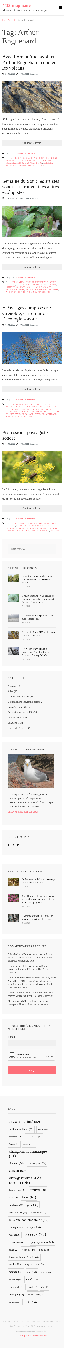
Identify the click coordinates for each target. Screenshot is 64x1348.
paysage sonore (15, 290)
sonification (26, 165)
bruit (53, 282)
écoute (36, 409)
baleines (15, 1136)
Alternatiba (17, 282)
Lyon (29, 287)
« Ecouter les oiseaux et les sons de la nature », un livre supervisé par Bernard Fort (31, 957)
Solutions (12, 722)
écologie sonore (21, 409)
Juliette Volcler (15, 287)
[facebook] (32, 1341)
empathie (32, 160)
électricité (14, 1302)
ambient (14, 1122)
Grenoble (47, 409)
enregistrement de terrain (25, 1180)
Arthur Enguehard (21, 158)
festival (38, 1189)
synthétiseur (15, 1280)
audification (41, 158)
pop (44, 1249)
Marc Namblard (38, 1213)
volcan (39, 165)
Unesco (54, 531)
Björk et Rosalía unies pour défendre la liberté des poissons (28, 969)
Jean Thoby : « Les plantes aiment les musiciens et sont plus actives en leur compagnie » (38, 899)
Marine (11, 1001)
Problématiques (15, 717)
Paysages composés (46, 414)
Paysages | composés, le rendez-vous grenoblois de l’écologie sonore (37, 579)
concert (17, 1171)
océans (14, 1235)
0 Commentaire (29, 74)
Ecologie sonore (26, 153)
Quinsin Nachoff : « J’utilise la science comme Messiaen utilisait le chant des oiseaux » (31, 984)
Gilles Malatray (38, 285)
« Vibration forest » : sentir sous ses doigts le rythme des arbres (37, 917)
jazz (32, 1205)
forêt (29, 1197)
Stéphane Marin (40, 531)
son (27, 531)
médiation (12, 412)
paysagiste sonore (37, 290)
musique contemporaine (28, 1220)
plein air (11, 417)
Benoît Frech (36, 407)
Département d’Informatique (22, 966)
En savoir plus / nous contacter (23, 811)
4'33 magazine (16, 5)
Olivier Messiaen (18, 1242)
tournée (32, 1279)
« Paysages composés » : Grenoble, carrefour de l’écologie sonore (26, 313)
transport (16, 1286)
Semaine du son (42, 292)
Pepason (53, 290)
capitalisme (29, 1144)
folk (13, 1197)
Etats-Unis (17, 1189)
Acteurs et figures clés (18, 696)
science (16, 1271)
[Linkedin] (18, 845)
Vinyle (33, 1287)
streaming (46, 1272)
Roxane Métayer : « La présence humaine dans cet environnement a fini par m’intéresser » (39, 598)
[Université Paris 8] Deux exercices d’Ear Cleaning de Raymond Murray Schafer (35, 652)
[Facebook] (8, 845)
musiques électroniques (25, 1227)
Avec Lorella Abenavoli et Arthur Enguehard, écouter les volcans (29, 62)
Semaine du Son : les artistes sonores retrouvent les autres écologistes (30, 186)
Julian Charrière (32, 163)
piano (13, 1250)
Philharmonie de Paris (19, 292)
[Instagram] (13, 845)
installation (13, 163)
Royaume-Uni (35, 1264)
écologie (20, 160)
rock (15, 1264)
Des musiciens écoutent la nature (24, 701)
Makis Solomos (42, 287)
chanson (16, 1163)
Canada (14, 1144)
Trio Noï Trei (24, 417)
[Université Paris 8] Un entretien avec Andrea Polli (37, 617)
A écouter (12, 686)
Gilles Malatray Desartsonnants (23, 954)
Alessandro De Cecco (23, 404)
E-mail (11, 1037)
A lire (10, 691)
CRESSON (10, 285)
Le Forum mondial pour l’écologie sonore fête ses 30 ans (38, 881)
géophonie (45, 160)
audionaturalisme (45, 523)
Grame (52, 285)
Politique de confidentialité (32, 1335)
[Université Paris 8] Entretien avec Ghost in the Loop (38, 634)
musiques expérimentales (34, 412)
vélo (44, 1287)
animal (32, 1121)
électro (30, 1302)
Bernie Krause (33, 1137)
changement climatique (28, 1153)
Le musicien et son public (20, 712)
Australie (43, 1129)
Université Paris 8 (16, 728)
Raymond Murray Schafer (24, 1257)
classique (37, 1163)
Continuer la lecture (32, 143)
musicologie (44, 526)
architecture (45, 404)
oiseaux (35, 1234)
